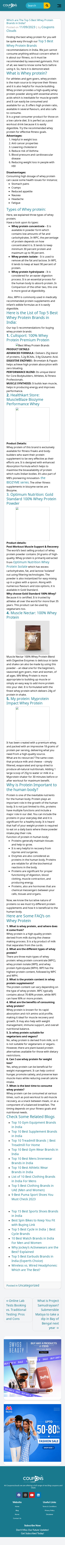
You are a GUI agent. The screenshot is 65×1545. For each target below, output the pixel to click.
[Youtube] (32, 1495)
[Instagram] (25, 1495)
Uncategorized (28, 1285)
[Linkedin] (38, 1495)
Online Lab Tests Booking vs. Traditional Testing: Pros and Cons (16, 1310)
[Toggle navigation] (59, 5)
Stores (17, 1514)
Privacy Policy (49, 1510)
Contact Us (17, 1518)
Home (17, 1506)
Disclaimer (49, 1514)
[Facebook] (19, 1495)
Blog (17, 1510)
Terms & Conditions (49, 1506)
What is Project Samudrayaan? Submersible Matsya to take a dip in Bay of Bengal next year (47, 1314)
